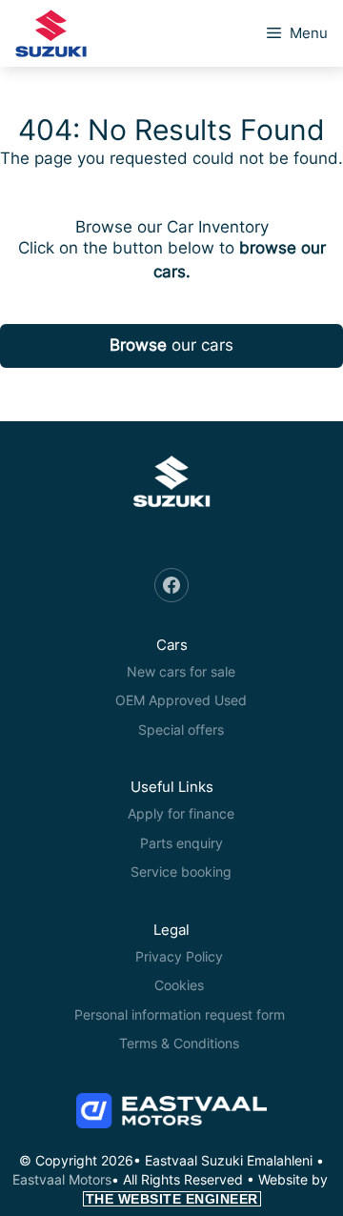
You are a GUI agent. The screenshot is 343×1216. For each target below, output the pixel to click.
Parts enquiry (181, 843)
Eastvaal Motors (61, 1179)
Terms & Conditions (179, 1043)
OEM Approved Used (181, 700)
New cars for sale (181, 671)
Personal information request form (179, 1014)
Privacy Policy (179, 956)
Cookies (179, 985)
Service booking (181, 871)
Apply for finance (181, 813)
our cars (171, 345)
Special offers (181, 729)
